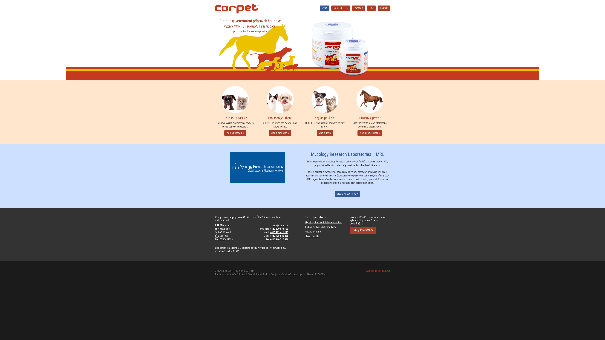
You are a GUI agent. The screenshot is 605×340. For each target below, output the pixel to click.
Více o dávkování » (280, 132)
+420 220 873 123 (279, 228)
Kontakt (384, 7)
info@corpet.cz (280, 225)
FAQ (371, 7)
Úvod (324, 7)
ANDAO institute (313, 231)
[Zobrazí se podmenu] (347, 8)
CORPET (338, 7)
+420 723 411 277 (279, 232)
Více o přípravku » (235, 132)
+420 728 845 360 (279, 235)
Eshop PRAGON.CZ (363, 230)
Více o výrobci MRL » (347, 193)
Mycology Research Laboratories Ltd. (323, 222)
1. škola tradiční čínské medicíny (320, 227)
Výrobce (358, 7)
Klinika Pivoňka (312, 236)
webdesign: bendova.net (378, 270)
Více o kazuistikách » (370, 132)
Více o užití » (325, 132)
